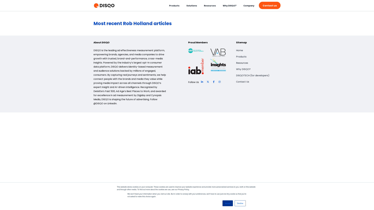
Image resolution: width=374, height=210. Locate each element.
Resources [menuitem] (210, 5)
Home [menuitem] (239, 50)
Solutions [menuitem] (191, 5)
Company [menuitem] (248, 5)
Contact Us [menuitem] (242, 81)
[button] (269, 5)
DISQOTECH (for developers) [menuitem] (252, 75)
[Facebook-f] (214, 82)
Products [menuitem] (174, 5)
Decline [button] (240, 203)
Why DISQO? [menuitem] (229, 5)
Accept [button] (227, 203)
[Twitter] (208, 82)
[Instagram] (219, 82)
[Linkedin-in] (202, 82)
